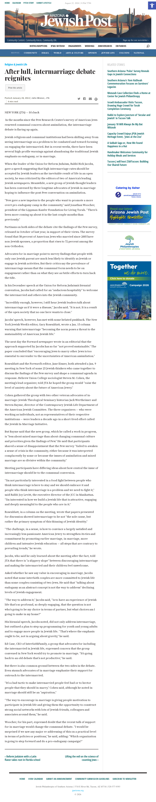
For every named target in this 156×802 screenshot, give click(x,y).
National (139, 52)
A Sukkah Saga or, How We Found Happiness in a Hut (125, 144)
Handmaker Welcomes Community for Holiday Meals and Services (127, 154)
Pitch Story (28, 2)
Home (7, 2)
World (57, 52)
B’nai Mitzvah (58, 45)
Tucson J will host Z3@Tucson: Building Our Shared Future (127, 163)
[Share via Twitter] (79, 99)
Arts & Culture (74, 52)
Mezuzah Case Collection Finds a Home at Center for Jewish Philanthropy (128, 94)
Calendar (16, 2)
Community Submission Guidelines (92, 778)
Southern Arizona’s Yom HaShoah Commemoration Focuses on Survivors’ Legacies (128, 84)
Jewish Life (108, 52)
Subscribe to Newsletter (124, 778)
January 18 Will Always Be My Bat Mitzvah (125, 126)
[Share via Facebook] (85, 99)
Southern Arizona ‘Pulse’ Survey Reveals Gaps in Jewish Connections (128, 72)
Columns (124, 52)
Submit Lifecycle (43, 2)
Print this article (15, 87)
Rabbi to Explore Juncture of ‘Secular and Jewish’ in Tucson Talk (128, 116)
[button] (152, 5)
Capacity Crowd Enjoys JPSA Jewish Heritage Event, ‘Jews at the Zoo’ (125, 135)
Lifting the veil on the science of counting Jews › (81, 758)
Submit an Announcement (59, 778)
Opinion (92, 52)
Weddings (89, 45)
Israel (45, 52)
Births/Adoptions (38, 45)
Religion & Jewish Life (16, 64)
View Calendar (35, 778)
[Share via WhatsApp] (96, 99)
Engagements (74, 45)
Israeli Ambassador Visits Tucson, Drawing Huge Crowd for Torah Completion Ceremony (125, 106)
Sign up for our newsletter (135, 39)
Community (30, 52)
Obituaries (121, 45)
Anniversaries (105, 45)
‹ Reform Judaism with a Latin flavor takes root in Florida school (22, 758)
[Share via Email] (91, 99)
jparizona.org (78, 790)
